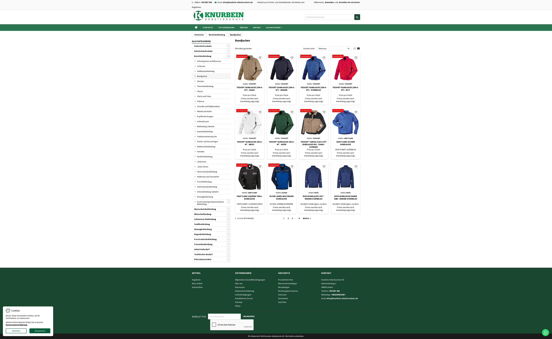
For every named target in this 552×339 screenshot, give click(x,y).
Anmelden (329, 2)
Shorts (200, 91)
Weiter (307, 218)
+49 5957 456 (206, 2)
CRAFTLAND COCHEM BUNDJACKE (345, 143)
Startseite (208, 27)
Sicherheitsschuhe (203, 46)
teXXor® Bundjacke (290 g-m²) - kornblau (313, 88)
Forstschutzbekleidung (205, 239)
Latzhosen (201, 161)
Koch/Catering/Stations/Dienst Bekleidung (210, 203)
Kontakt (257, 27)
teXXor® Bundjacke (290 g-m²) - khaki (249, 88)
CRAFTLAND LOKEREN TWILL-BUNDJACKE (249, 197)
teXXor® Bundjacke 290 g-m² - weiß (249, 143)
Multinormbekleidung (206, 146)
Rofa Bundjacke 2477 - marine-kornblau (313, 197)
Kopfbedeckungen (205, 116)
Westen (200, 81)
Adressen (282, 294)
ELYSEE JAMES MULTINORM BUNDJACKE (282, 197)
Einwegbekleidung (205, 196)
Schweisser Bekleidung (205, 219)
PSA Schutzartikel (202, 259)
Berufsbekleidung (202, 56)
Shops (237, 306)
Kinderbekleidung (204, 156)
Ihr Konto (284, 273)
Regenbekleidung (202, 234)
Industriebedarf (202, 249)
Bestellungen (284, 287)
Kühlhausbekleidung (205, 71)
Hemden (200, 151)
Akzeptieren (40, 331)
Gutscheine (283, 298)
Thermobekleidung (205, 86)
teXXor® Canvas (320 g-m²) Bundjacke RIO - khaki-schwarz (313, 144)
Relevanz (334, 48)
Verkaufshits (197, 287)
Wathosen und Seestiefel (208, 176)
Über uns (244, 27)
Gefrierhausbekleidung (207, 186)
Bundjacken (202, 76)
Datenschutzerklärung (244, 291)
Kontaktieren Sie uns (244, 298)
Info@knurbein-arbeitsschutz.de (238, 2)
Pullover (200, 101)
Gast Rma (282, 302)
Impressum (240, 287)
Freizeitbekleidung (203, 244)
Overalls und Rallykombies (208, 106)
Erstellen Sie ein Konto (349, 2)
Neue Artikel (197, 283)
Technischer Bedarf (203, 254)
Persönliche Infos (285, 279)
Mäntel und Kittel (204, 111)
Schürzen (201, 66)
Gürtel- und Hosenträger (207, 141)
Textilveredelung (226, 27)
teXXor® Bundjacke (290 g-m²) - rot (345, 88)
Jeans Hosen (202, 166)
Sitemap (238, 302)
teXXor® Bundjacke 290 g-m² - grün (281, 143)
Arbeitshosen (203, 121)
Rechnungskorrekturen (288, 291)
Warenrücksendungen (287, 283)
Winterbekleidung (202, 214)
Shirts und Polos (204, 96)
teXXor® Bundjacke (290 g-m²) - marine (281, 88)
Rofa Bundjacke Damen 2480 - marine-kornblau (345, 197)
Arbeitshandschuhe (203, 51)
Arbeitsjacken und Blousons (209, 61)
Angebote (196, 279)
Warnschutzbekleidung (205, 209)
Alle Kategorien (273, 27)
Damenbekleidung (205, 131)
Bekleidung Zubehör (206, 126)
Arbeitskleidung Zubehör (208, 191)
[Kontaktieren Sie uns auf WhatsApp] (545, 332)
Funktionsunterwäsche (207, 136)
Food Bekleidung (204, 181)
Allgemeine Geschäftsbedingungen (250, 279)
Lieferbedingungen (243, 294)
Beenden (16, 331)
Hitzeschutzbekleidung (207, 171)
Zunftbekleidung (202, 224)
